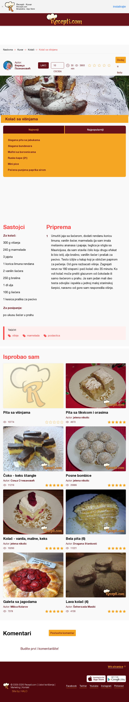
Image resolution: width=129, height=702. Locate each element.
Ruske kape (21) (17, 157)
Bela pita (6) (96, 519)
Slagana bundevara (20, 145)
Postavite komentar (62, 632)
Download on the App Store (96, 678)
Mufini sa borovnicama (22, 151)
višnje (15, 335)
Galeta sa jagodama (33, 583)
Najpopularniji (95, 129)
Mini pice (13, 163)
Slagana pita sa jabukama (24, 139)
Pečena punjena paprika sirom (27, 169)
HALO (24, 691)
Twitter (83, 686)
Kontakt (25, 687)
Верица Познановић (23, 67)
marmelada (33, 335)
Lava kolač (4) (96, 583)
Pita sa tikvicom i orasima (96, 393)
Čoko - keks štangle (33, 456)
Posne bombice (96, 456)
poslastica (54, 335)
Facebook (71, 686)
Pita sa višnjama (33, 393)
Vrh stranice (115, 666)
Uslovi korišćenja (46, 684)
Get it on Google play (116, 678)
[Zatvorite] (2, 7)
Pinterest (119, 686)
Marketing (15, 687)
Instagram (106, 686)
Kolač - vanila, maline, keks (33, 519)
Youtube (94, 686)
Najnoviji (34, 129)
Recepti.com (64, 19)
